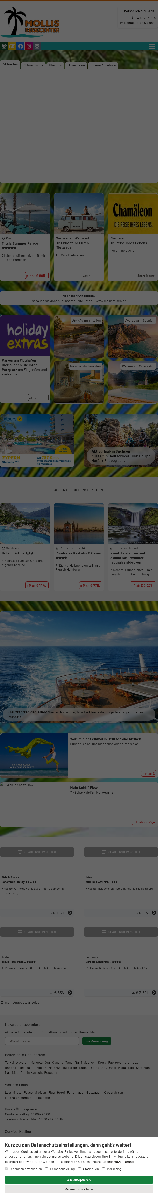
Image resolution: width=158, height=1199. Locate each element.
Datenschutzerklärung (117, 1161)
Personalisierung (62, 1169)
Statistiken (90, 1169)
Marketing (114, 1169)
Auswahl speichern (79, 1189)
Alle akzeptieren (79, 1180)
